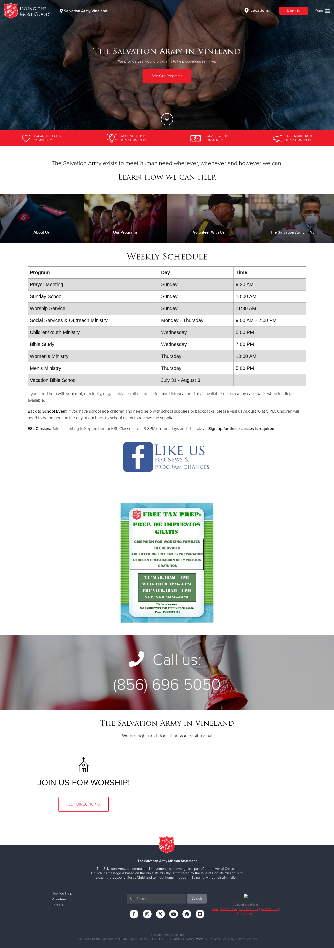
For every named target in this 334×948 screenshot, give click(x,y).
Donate (294, 11)
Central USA (228, 909)
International (245, 914)
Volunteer (59, 899)
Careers (57, 905)
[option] (167, 65)
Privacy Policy (194, 939)
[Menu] (322, 11)
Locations (259, 10)
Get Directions (83, 804)
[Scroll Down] (167, 119)
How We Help (62, 893)
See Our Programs (167, 75)
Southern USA (248, 909)
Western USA (269, 909)
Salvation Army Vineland (85, 11)
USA (215, 909)
